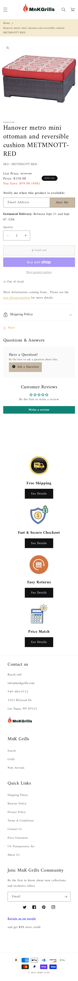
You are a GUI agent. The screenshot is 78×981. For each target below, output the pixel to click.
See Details (39, 493)
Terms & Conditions (21, 820)
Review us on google (22, 918)
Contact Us (15, 829)
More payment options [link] (39, 272)
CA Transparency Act (21, 846)
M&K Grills (43, 973)
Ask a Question (27, 367)
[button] (5, 9)
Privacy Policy (17, 812)
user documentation (16, 297)
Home (6, 23)
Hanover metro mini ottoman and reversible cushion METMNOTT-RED (34, 30)
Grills (11, 759)
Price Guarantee (18, 838)
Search (12, 750)
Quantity (8, 227)
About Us (14, 855)
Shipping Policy (18, 795)
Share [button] (11, 327)
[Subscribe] (65, 897)
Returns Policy (17, 803)
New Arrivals (16, 767)
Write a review (39, 410)
